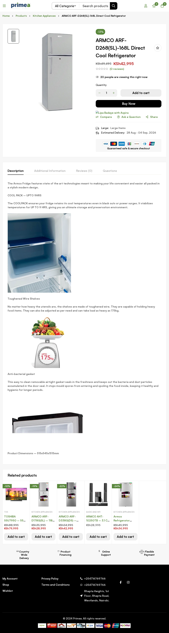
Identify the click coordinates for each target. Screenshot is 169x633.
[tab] (16, 170)
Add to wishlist (157, 48)
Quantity (101, 85)
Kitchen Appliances (44, 15)
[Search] (113, 6)
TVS (6, 512)
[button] (16, 536)
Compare (106, 117)
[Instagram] (128, 582)
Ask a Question (131, 117)
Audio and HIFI (93, 512)
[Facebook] (120, 582)
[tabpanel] (84, 320)
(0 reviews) (117, 69)
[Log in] (146, 6)
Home (6, 15)
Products (21, 15)
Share (154, 117)
